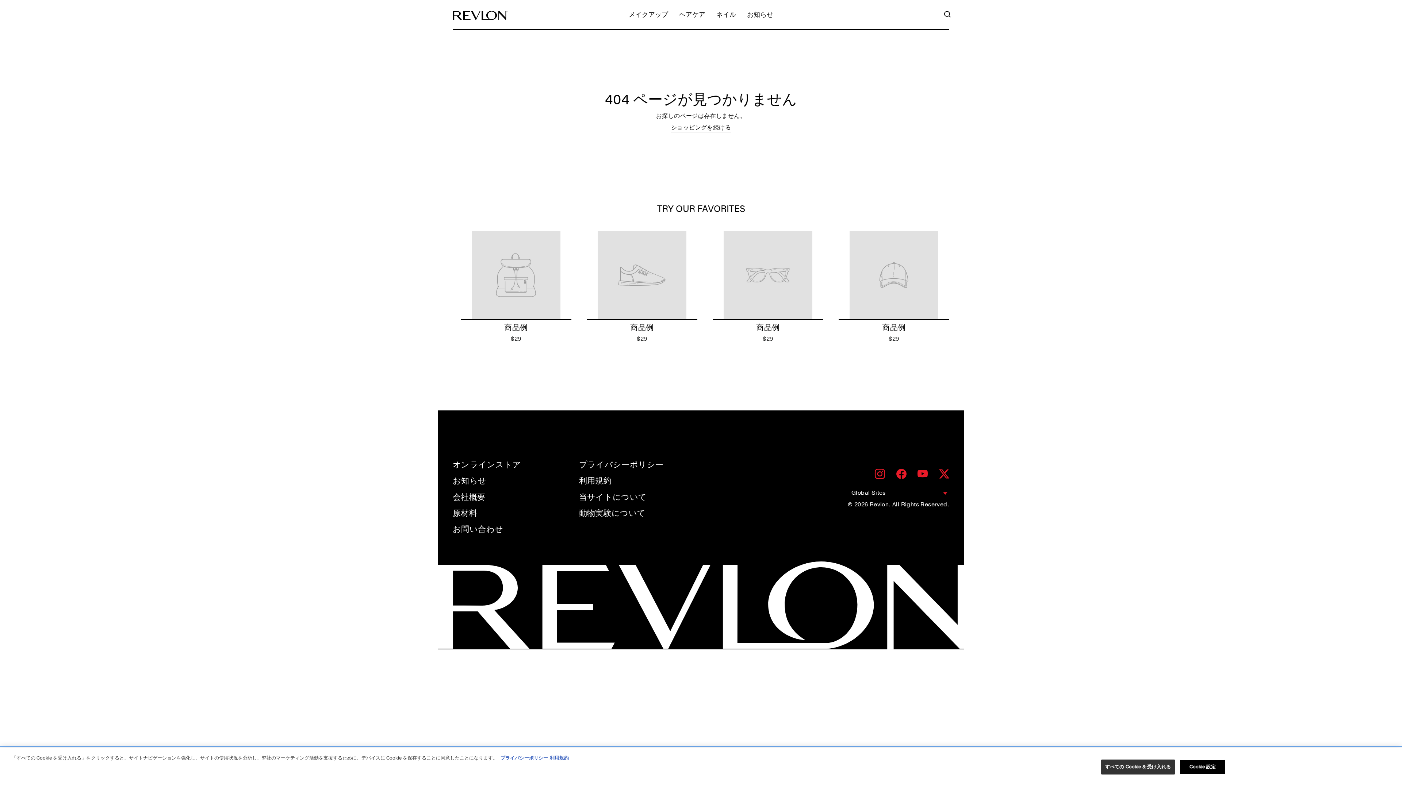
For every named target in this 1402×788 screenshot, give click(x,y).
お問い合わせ (478, 529)
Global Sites (868, 493)
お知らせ (760, 15)
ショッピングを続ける (701, 128)
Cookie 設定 (1203, 767)
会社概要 (469, 497)
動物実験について (612, 513)
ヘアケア (692, 15)
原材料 (465, 513)
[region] (701, 768)
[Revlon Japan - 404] (480, 15)
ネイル (726, 15)
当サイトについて (613, 497)
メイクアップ (648, 15)
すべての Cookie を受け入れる (1138, 767)
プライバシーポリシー (621, 464)
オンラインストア (487, 464)
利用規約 (595, 480)
